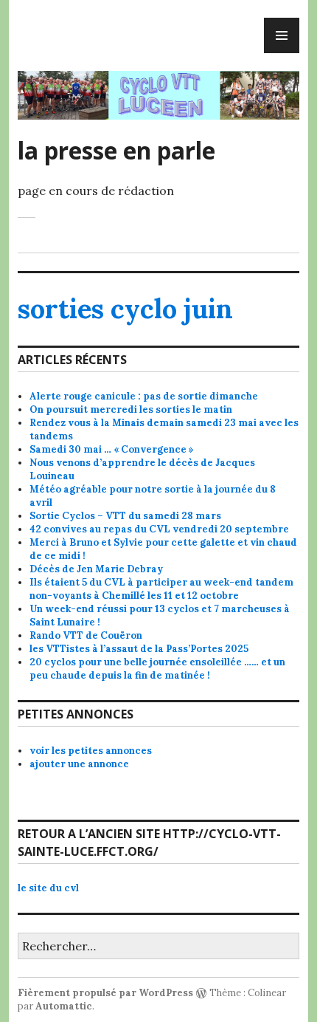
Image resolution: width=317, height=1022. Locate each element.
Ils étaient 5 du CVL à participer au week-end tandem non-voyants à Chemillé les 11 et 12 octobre (161, 589)
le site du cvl (48, 888)
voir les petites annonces (90, 750)
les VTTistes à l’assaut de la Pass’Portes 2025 (138, 648)
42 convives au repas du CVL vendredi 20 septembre (159, 529)
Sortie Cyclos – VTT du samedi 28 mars (125, 516)
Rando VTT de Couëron (85, 635)
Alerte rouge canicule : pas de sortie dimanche (143, 396)
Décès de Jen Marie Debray (96, 569)
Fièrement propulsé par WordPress (105, 993)
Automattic (63, 1006)
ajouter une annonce (79, 764)
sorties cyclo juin (125, 309)
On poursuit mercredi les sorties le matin (130, 409)
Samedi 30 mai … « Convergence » (111, 449)
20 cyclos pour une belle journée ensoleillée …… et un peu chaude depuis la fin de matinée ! (157, 669)
